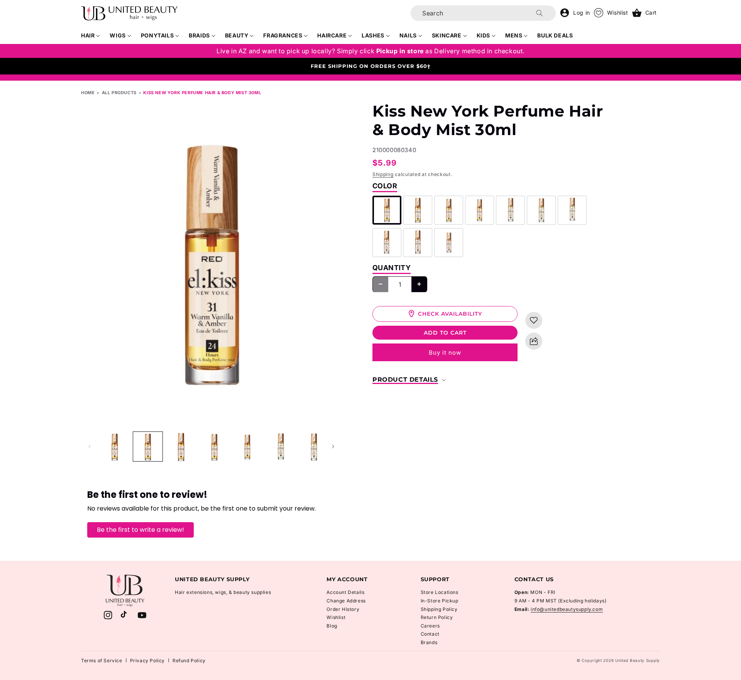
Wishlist (336, 617)
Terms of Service (101, 660)
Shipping (383, 174)
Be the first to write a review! (140, 529)
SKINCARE (447, 35)
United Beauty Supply (637, 660)
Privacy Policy (147, 660)
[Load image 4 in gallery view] (214, 446)
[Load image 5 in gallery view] (247, 446)
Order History (343, 609)
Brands (429, 642)
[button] (90, 35)
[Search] (539, 13)
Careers (430, 626)
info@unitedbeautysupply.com (567, 609)
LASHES (373, 35)
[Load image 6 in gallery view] (280, 446)
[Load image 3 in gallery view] (181, 446)
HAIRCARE (332, 35)
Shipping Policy (439, 609)
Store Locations (439, 592)
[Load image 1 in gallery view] (114, 446)
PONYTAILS (157, 35)
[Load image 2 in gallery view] (147, 446)
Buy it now (445, 352)
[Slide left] (89, 446)
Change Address (346, 601)
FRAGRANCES (282, 35)
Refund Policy (189, 660)
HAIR (88, 35)
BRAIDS (199, 35)
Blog (332, 626)
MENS (513, 35)
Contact (430, 634)
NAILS (408, 35)
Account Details (345, 592)
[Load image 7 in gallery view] (313, 446)
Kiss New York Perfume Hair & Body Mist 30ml (202, 92)
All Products (119, 92)
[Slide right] (333, 446)
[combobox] (483, 13)
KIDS (483, 35)
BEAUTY (237, 35)
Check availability (450, 313)
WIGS (117, 35)
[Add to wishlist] (534, 320)
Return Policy (437, 617)
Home (88, 92)
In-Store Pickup (439, 601)
